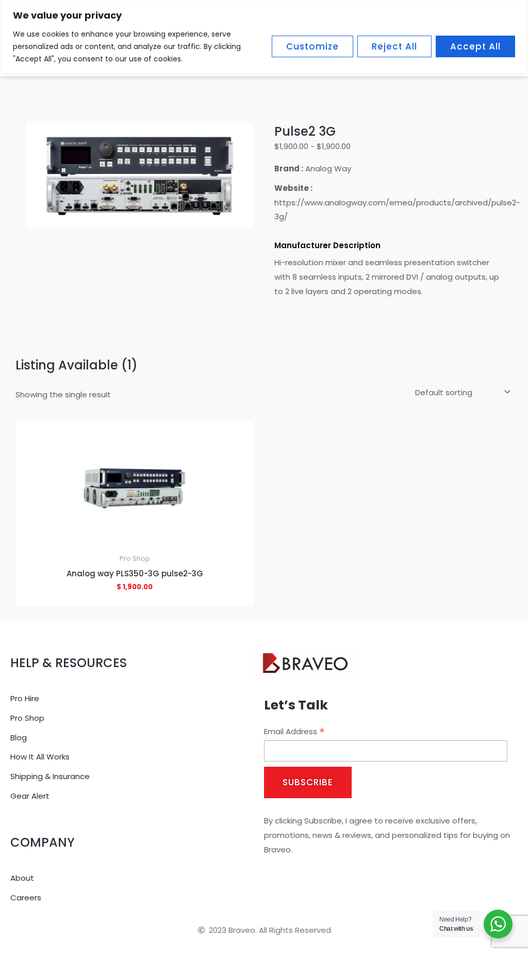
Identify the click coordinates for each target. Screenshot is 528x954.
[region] (264, 37)
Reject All (394, 46)
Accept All (475, 46)
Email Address (294, 731)
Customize (312, 46)
